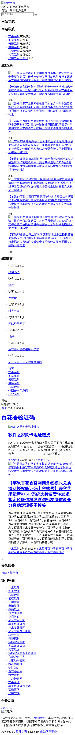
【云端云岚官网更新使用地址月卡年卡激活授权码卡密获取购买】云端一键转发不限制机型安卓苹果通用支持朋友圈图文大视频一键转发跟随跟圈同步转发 (40, 90)
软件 (11, 285)
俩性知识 (14, 667)
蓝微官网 (14, 689)
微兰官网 (14, 675)
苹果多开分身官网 (19, 685)
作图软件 (14, 693)
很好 (11, 336)
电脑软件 (14, 605)
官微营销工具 (16, 656)
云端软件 (14, 598)
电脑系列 (14, 47)
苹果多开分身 (16, 624)
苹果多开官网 (16, 627)
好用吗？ (14, 272)
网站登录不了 (16, 323)
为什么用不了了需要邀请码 (25, 362)
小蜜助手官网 (16, 660)
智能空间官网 (16, 642)
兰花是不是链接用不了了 (23, 349)
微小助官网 (15, 664)
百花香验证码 (18, 417)
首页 (11, 368)
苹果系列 (14, 36)
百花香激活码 (55, 552)
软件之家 (14, 634)
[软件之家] (8, 3)
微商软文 (14, 609)
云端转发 (14, 602)
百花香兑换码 (22, 552)
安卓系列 (14, 40)
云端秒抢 (14, 50)
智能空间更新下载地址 (22, 653)
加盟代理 (14, 460)
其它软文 (14, 649)
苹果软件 (41, 548)
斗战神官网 (15, 678)
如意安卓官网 (16, 620)
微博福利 (14, 638)
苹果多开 (14, 682)
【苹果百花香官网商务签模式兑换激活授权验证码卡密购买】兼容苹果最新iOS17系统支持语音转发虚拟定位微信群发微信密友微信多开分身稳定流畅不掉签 (39, 494)
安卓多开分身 (16, 645)
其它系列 (14, 54)
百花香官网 (54, 548)
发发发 (12, 297)
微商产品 (43, 460)
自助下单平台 (9, 572)
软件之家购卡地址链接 (29, 435)
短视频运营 (15, 613)
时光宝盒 (14, 310)
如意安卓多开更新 (19, 631)
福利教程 (14, 616)
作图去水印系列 (18, 58)
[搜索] (35, 14)
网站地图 (39, 717)
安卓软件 (14, 591)
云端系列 (14, 43)
